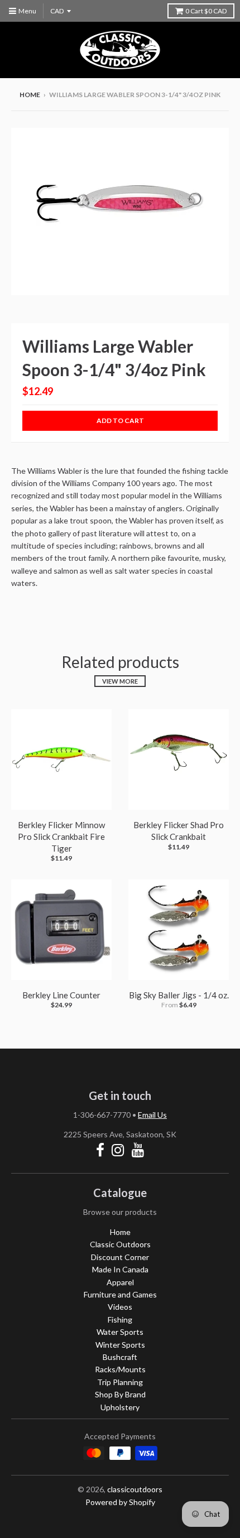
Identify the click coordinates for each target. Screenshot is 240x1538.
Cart (206, 11)
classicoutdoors (134, 1489)
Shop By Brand (120, 1394)
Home (30, 94)
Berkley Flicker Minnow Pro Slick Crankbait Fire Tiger (61, 836)
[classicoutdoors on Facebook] (100, 1150)
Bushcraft (120, 1357)
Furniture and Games (120, 1294)
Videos (120, 1306)
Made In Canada (120, 1269)
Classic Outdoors (120, 1244)
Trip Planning (120, 1382)
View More (120, 681)
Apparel (120, 1282)
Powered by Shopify (120, 1502)
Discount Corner (120, 1257)
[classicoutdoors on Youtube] (138, 1150)
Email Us (152, 1114)
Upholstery (120, 1407)
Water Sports (120, 1332)
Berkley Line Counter (61, 995)
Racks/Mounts (120, 1369)
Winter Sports (120, 1344)
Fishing (120, 1319)
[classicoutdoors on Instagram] (118, 1150)
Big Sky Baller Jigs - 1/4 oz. (179, 995)
